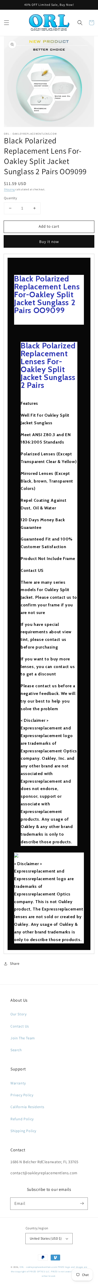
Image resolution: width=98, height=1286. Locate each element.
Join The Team (22, 1038)
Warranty (18, 1083)
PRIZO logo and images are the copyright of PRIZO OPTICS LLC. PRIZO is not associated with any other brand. (49, 1271)
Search (16, 1050)
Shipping (9, 189)
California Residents (27, 1106)
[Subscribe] (82, 1203)
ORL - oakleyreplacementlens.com (38, 1266)
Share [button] (15, 963)
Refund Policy (22, 1119)
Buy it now (49, 241)
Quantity (10, 198)
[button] (6, 22)
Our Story (18, 1014)
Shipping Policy (23, 1130)
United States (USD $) (46, 1238)
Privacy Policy (21, 1095)
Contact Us (19, 1026)
